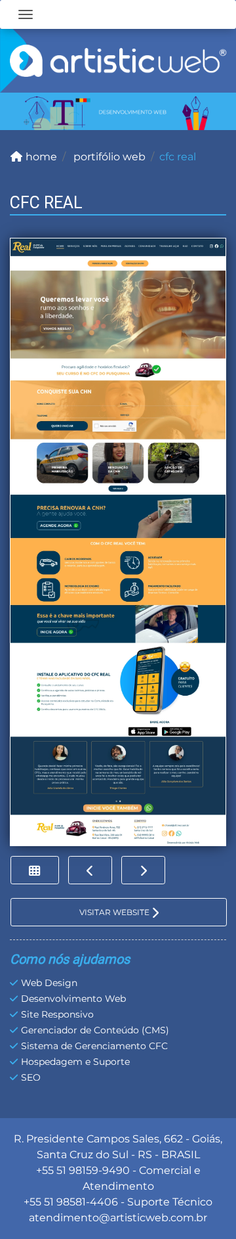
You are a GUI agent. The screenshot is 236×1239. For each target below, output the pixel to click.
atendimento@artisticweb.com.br (118, 1217)
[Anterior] (90, 870)
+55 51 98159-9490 (83, 1170)
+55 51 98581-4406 (71, 1202)
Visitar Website (115, 912)
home (40, 156)
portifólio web (108, 156)
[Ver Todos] (34, 870)
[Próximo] (143, 870)
